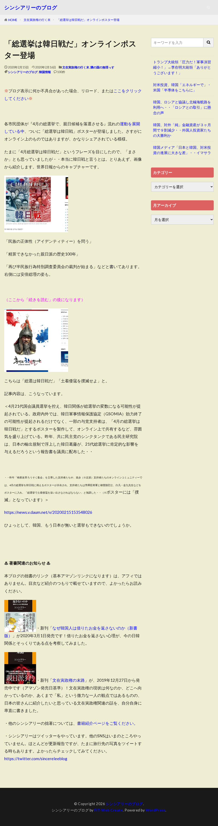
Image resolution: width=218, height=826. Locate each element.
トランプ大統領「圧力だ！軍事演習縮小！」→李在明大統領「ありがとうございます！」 (182, 67)
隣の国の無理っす (102, 67)
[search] (209, 42)
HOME (12, 20)
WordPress (156, 810)
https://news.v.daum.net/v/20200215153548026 (48, 512)
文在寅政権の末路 (68, 680)
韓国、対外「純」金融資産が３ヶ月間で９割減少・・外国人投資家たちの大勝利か (182, 130)
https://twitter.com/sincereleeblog (35, 758)
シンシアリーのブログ (30, 7)
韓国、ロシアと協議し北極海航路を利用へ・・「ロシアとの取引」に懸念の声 (182, 107)
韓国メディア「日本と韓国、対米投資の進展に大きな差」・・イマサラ (182, 150)
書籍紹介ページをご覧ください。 (107, 723)
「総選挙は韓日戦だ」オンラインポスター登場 (88, 20)
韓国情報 (45, 72)
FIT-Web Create (108, 810)
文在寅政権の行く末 (37, 20)
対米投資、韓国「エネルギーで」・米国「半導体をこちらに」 (182, 87)
